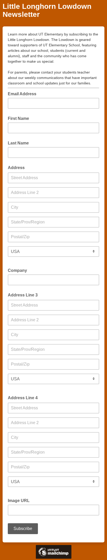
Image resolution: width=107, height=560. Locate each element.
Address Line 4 (23, 398)
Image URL (19, 500)
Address (16, 167)
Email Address (23, 93)
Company (17, 270)
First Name (18, 118)
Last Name (18, 143)
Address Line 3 (23, 295)
